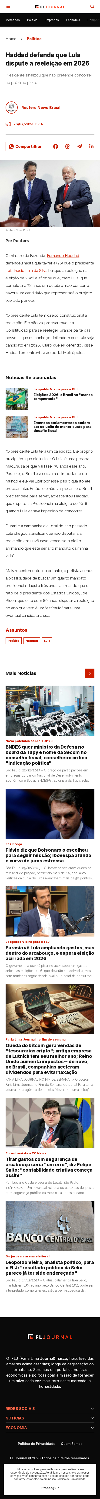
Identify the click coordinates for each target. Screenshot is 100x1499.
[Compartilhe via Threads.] (67, 146)
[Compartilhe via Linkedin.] (91, 146)
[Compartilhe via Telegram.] (80, 146)
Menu (9, 6)
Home (11, 38)
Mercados (13, 20)
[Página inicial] (50, 1336)
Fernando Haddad (63, 255)
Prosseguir (50, 1488)
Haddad (32, 640)
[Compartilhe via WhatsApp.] (25, 146)
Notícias (15, 1418)
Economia (73, 20)
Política (32, 20)
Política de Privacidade (36, 1443)
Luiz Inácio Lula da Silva (26, 270)
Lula (47, 640)
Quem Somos (71, 1443)
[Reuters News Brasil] (12, 107)
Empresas (52, 20)
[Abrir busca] (92, 6)
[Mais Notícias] (89, 673)
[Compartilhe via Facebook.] (56, 146)
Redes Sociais (20, 1408)
